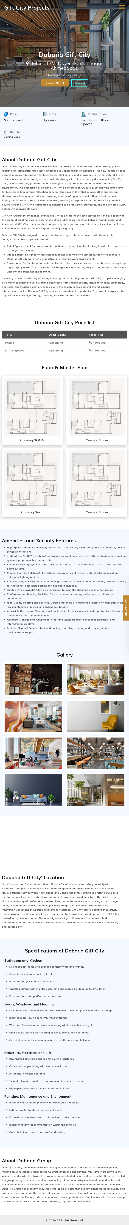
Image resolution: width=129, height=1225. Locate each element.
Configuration (97, 114)
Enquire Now (54, 83)
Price (13, 114)
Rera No (15, 132)
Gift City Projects (26, 7)
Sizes (52, 114)
